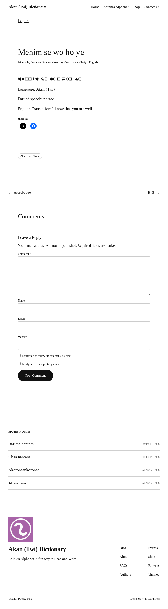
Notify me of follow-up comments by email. (47, 355)
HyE (151, 192)
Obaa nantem (19, 457)
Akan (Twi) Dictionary (27, 7)
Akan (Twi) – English (85, 62)
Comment (24, 254)
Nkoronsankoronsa (23, 470)
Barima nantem (21, 444)
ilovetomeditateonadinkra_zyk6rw (50, 62)
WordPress (154, 598)
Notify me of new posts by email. (41, 364)
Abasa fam (17, 483)
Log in (23, 20)
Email (22, 318)
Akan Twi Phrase (30, 156)
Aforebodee (22, 192)
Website (22, 336)
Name (22, 300)
